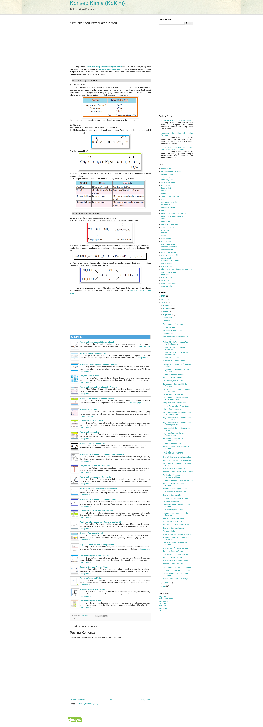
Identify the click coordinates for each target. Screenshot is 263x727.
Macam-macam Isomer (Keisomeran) (177, 534)
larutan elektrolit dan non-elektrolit (173, 213)
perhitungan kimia (167, 227)
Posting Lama (145, 700)
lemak (163, 219)
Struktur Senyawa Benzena (173, 381)
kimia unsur (165, 205)
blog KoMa (163, 597)
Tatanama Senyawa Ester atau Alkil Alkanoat (98, 387)
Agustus (166, 583)
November (167, 308)
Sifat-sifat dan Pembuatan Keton (175, 469)
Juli (164, 586)
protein (163, 236)
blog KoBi (162, 606)
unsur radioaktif (166, 286)
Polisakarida (167, 318)
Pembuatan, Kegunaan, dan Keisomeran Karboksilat (102, 454)
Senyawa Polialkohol (88, 409)
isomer (163, 191)
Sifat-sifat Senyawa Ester (90, 601)
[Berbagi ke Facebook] (103, 615)
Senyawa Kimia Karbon (89, 376)
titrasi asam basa (167, 278)
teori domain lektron (168, 272)
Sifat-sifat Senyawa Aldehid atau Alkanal (97, 398)
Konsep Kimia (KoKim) (97, 3)
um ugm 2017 (166, 280)
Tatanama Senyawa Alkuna (173, 551)
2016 (163, 302)
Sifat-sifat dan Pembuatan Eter (92, 443)
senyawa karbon (80, 619)
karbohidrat (165, 194)
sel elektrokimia (167, 241)
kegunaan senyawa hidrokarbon (173, 196)
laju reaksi (165, 210)
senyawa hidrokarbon (169, 247)
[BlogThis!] (98, 615)
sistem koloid (166, 258)
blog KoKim (163, 601)
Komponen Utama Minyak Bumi (175, 403)
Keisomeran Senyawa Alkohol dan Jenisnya (98, 488)
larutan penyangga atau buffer (172, 216)
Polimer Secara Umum (171, 358)
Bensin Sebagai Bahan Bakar (174, 394)
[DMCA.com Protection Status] (75, 722)
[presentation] (71, 85)
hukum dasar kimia (168, 182)
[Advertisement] (110, 46)
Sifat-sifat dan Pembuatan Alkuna (175, 548)
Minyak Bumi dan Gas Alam (173, 409)
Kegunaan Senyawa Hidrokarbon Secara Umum (175, 434)
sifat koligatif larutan (168, 252)
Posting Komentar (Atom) (88, 704)
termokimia (165, 275)
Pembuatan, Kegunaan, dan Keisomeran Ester (99, 499)
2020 (163, 296)
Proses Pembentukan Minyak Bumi (176, 406)
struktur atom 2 (166, 266)
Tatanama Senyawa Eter (90, 432)
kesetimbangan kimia (169, 202)
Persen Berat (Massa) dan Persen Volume (176, 121)
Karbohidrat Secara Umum (173, 330)
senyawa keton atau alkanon (111, 69)
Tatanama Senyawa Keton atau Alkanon (96, 511)
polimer (164, 233)
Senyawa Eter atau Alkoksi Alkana (94, 567)
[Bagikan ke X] (101, 615)
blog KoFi (162, 604)
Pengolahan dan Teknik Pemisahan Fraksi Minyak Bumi (176, 399)
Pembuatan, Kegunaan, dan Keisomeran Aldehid (100, 522)
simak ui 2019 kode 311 (170, 255)
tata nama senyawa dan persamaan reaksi (177, 269)
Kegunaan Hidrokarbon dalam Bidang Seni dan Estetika (177, 413)
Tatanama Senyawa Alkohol (91, 421)
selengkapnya (144, 346)
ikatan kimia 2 (166, 188)
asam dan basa (166, 168)
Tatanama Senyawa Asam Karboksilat (95, 477)
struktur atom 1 (166, 264)
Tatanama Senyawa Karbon (91, 578)
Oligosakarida (168, 321)
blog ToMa (163, 608)
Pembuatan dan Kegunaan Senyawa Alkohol (98, 364)
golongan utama (167, 174)
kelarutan (164, 199)
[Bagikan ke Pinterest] (106, 615)
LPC (160, 610)
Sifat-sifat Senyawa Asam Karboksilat (95, 556)
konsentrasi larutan (168, 208)
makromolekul (166, 222)
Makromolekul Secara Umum (174, 361)
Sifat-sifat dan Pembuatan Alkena (175, 554)
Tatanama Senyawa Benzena (174, 378)
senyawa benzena (168, 244)
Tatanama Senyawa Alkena (173, 558)
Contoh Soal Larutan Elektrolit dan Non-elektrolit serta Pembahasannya (177, 148)
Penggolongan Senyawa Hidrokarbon (177, 567)
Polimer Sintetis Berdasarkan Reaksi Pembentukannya (176, 343)
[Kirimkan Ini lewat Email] (96, 615)
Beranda (112, 700)
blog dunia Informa (166, 599)
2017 (163, 299)
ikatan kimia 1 (166, 185)
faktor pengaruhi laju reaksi (171, 171)
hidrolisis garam (167, 180)
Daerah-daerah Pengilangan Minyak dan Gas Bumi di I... (176, 390)
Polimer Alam (168, 334)
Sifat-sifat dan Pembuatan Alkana (175, 561)
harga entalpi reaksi (168, 177)
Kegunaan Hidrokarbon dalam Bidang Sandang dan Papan (177, 424)
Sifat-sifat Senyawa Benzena (173, 374)
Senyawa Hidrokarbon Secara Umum (177, 570)
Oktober (166, 312)
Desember (167, 305)
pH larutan (165, 230)
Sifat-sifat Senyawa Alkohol (91, 533)
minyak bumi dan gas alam (171, 224)
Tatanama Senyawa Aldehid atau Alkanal (97, 342)
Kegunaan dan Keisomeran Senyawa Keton (98, 544)
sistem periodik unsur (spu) (171, 261)
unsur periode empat (168, 283)
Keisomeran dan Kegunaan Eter (93, 353)
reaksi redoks (166, 238)
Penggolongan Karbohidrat (173, 324)
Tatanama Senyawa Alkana (173, 564)
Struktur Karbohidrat (170, 327)
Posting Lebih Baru (78, 700)
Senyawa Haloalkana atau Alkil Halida (95, 466)
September (167, 315)
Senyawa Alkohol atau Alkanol (92, 589)
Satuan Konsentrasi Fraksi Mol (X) (175, 579)
